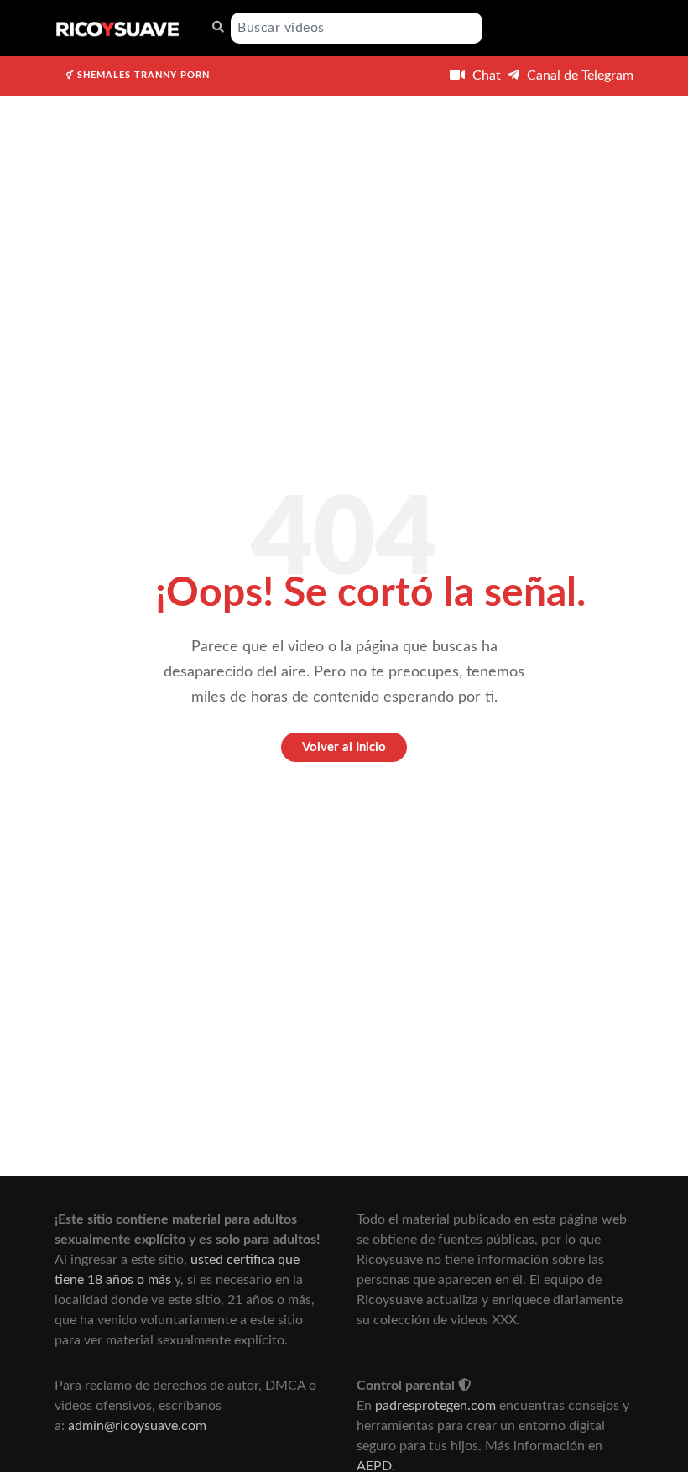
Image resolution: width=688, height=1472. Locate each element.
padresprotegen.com (435, 1405)
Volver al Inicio (344, 747)
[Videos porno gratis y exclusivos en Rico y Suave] (117, 28)
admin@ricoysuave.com (137, 1426)
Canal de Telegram (578, 75)
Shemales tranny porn (142, 75)
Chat (485, 75)
